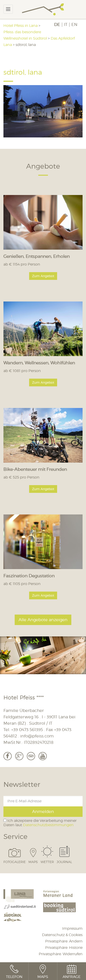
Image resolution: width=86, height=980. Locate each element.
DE (57, 25)
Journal (64, 862)
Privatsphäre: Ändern (64, 941)
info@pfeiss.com (37, 736)
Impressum (72, 928)
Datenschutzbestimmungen (48, 825)
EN (74, 25)
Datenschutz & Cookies (62, 935)
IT (65, 25)
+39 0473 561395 (27, 729)
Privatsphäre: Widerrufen (61, 954)
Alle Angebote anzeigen (43, 619)
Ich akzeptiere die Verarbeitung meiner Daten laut (40, 822)
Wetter (47, 862)
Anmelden (43, 811)
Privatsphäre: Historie (64, 947)
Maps (33, 862)
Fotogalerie (14, 862)
